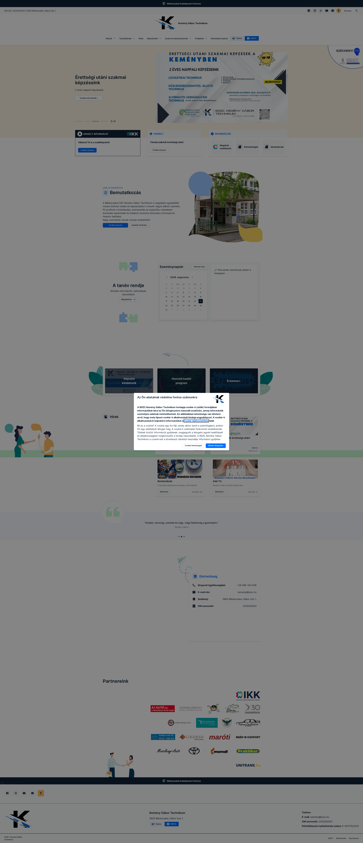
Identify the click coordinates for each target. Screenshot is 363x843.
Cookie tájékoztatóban (196, 420)
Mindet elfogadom (215, 445)
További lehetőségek (193, 445)
